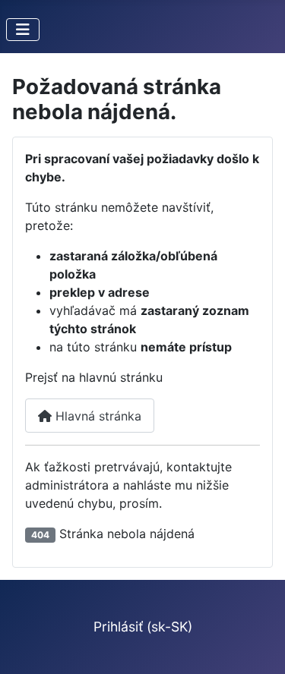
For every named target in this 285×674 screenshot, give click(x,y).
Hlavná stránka (96, 416)
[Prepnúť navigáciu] (23, 29)
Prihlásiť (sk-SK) (142, 627)
